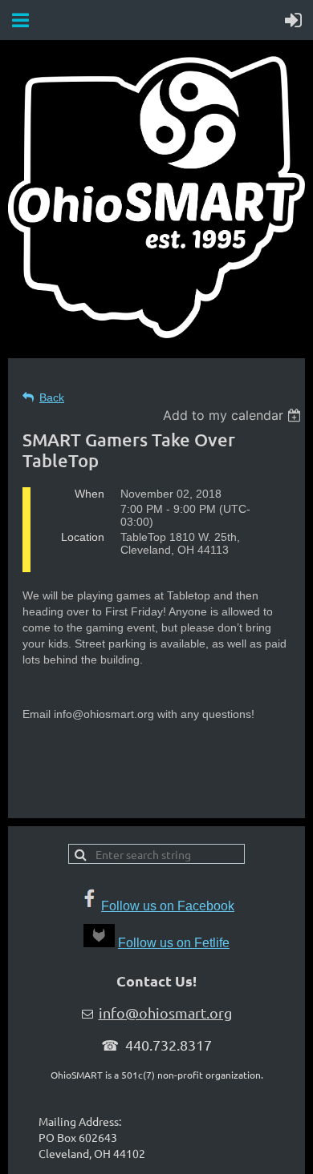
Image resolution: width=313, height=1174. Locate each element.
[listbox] (234, 415)
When (89, 493)
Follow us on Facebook (167, 906)
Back (51, 397)
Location (82, 537)
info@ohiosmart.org (165, 1012)
